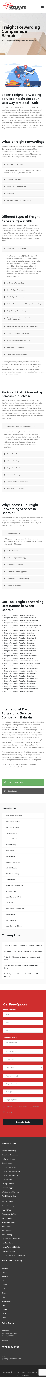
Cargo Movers (7, 1163)
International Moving (12, 827)
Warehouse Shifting (12, 874)
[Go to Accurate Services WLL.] (2, 40)
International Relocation (14, 816)
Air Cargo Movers (8, 1159)
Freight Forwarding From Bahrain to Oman (20, 635)
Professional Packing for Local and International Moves (22, 958)
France (4, 1272)
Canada (4, 1285)
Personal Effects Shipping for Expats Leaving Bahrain (23, 945)
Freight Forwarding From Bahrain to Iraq (19, 653)
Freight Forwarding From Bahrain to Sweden (20, 671)
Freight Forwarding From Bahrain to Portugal (21, 678)
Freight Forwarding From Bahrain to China (19, 645)
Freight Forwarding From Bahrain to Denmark (21, 668)
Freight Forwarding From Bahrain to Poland (20, 683)
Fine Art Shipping (8, 1188)
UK (3, 1280)
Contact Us (6, 764)
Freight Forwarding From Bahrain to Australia (21, 689)
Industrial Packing (12, 868)
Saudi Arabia (6, 1301)
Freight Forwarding (9, 1196)
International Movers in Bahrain (13, 1255)
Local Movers (10, 851)
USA (3, 1289)
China (4, 1293)
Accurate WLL (16, 730)
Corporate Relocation (13, 862)
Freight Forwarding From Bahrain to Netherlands (22, 663)
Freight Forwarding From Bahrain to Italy (19, 676)
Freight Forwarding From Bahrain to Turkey (20, 658)
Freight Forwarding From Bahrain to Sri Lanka (21, 661)
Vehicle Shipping (11, 833)
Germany (5, 1276)
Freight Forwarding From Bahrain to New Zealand (22, 625)
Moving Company (8, 1184)
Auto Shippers (7, 1230)
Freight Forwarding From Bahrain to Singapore (21, 630)
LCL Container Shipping (10, 1192)
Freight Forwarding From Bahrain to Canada (20, 628)
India (3, 1297)
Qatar (4, 1313)
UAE (3, 1305)
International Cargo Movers (15, 909)
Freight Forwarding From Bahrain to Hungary (20, 686)
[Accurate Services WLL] (14, 6)
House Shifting (11, 845)
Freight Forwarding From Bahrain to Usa (19, 633)
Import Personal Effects (14, 897)
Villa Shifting (6, 1210)
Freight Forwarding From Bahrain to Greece (20, 681)
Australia (5, 1268)
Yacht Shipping (11, 920)
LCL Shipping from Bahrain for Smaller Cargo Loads (23, 951)
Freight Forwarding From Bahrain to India (19, 623)
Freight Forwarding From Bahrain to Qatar (19, 615)
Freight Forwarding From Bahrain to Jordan (20, 651)
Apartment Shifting (12, 839)
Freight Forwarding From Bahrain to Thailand (21, 620)
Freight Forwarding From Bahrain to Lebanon (21, 656)
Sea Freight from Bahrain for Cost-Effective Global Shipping (22, 975)
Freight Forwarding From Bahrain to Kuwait (20, 638)
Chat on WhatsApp (15, 782)
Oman (4, 1318)
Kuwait (4, 1309)
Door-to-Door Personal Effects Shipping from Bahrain (21, 967)
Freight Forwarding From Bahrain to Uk (18, 691)
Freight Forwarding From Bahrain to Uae (19, 643)
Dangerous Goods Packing (15, 885)
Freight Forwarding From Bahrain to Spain (19, 666)
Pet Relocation (11, 856)
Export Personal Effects (14, 926)
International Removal (13, 822)
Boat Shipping (10, 880)
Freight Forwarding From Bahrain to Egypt (20, 648)
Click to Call (12, 791)
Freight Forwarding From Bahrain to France (20, 618)
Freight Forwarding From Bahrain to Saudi (19, 640)
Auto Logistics (7, 1226)
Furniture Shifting (11, 891)
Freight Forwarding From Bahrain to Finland (20, 673)
